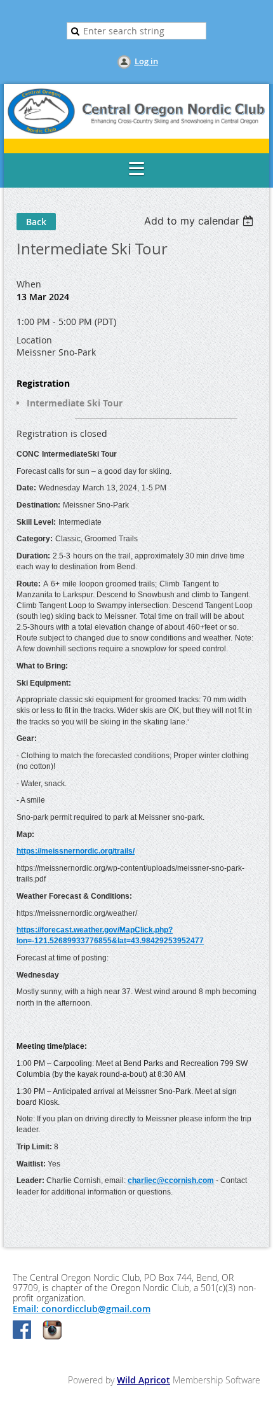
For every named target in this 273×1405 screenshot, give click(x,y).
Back (36, 222)
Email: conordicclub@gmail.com (81, 1309)
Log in (146, 61)
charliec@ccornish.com (171, 1180)
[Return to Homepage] (136, 135)
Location (34, 340)
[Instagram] (52, 1330)
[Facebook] (23, 1330)
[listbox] (200, 220)
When (29, 284)
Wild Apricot (143, 1380)
